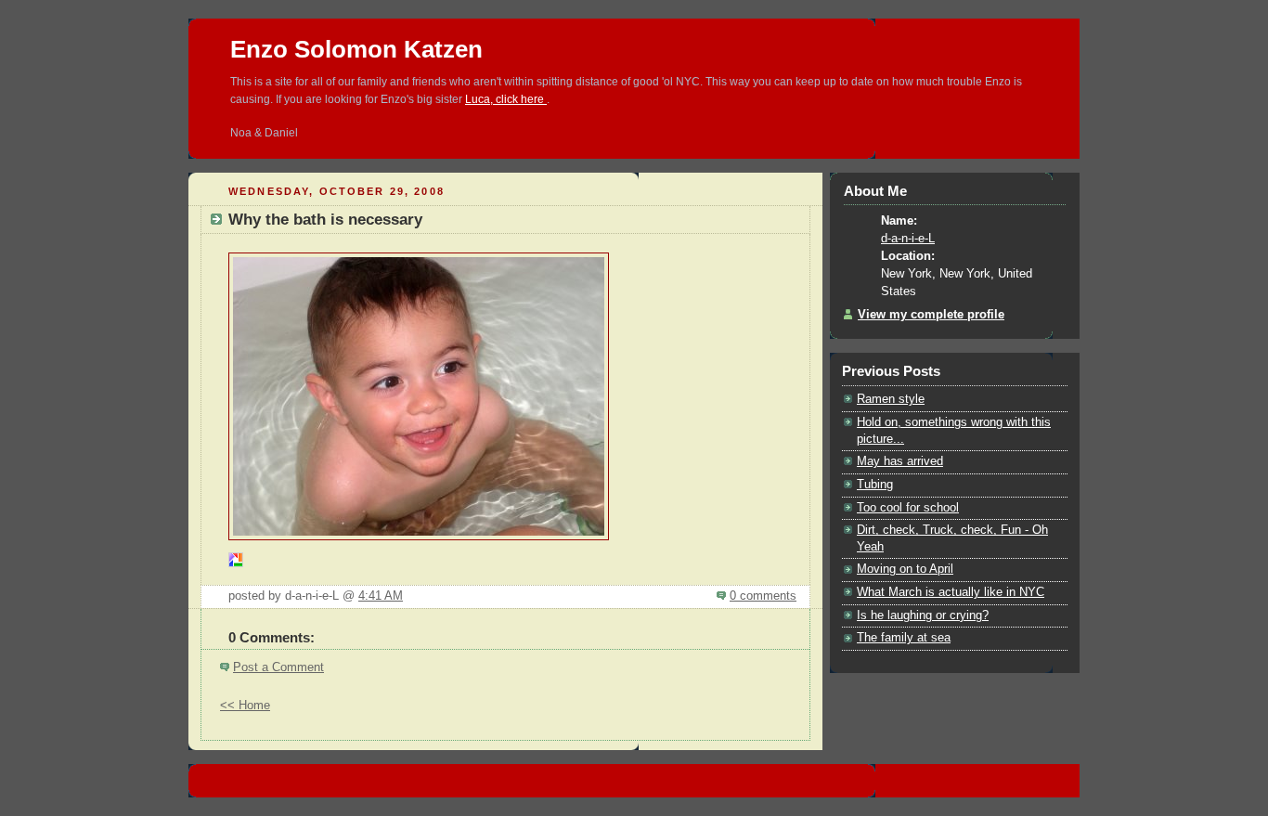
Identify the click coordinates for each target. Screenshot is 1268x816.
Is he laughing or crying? (923, 615)
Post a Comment (278, 667)
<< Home (245, 705)
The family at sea (904, 637)
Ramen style (891, 399)
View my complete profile (931, 314)
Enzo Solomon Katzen (356, 49)
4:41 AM (380, 595)
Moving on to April (905, 569)
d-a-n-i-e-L (908, 238)
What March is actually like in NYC (950, 592)
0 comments (763, 595)
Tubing (875, 484)
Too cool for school (908, 507)
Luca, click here (506, 99)
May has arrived (900, 461)
